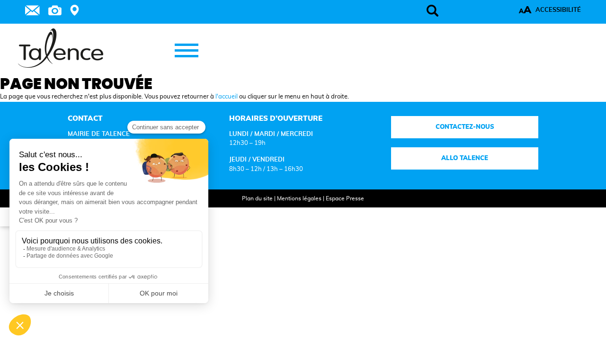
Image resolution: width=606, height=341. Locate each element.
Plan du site (257, 198)
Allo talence (464, 158)
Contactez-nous (464, 127)
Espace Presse (345, 198)
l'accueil (226, 96)
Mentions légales (299, 198)
